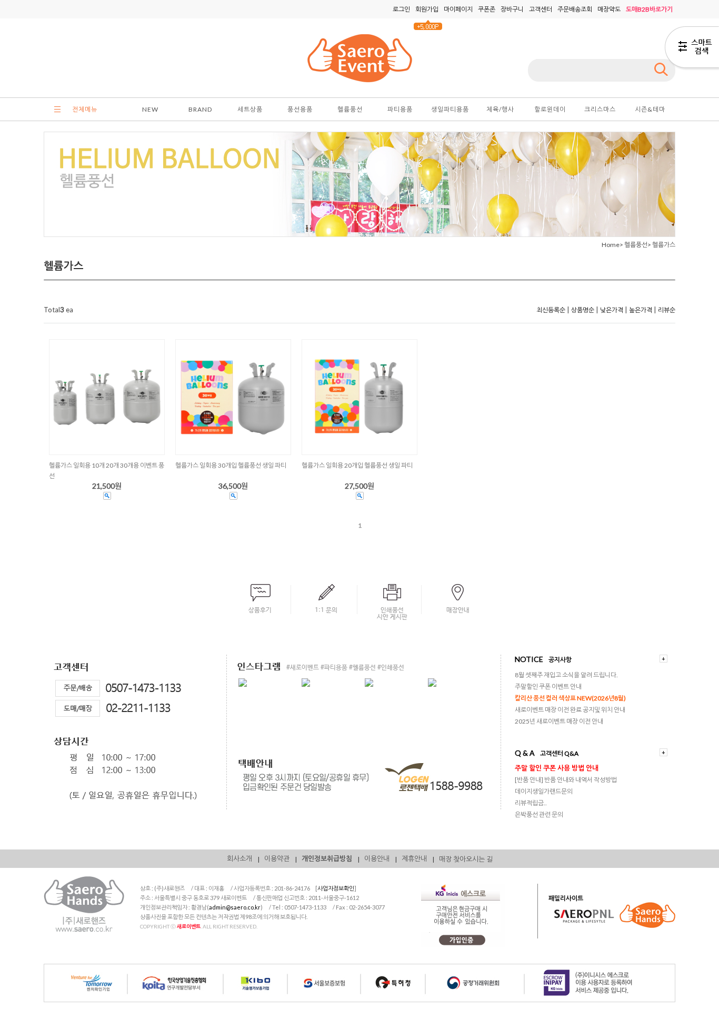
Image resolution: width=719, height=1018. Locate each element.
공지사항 (560, 660)
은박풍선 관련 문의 (539, 814)
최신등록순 (550, 310)
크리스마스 (600, 109)
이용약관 (276, 858)
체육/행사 (500, 109)
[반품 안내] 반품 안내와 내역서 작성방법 (566, 780)
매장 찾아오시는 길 (466, 859)
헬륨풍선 (350, 109)
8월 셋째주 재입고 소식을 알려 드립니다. (566, 675)
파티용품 (400, 109)
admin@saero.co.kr (235, 907)
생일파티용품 (450, 109)
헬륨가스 (663, 245)
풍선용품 (300, 109)
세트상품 (250, 109)
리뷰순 (666, 310)
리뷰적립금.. (531, 803)
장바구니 (512, 9)
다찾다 (692, 49)
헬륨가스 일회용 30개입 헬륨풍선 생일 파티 (230, 465)
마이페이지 (458, 9)
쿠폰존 (486, 9)
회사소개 (239, 858)
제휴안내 (414, 858)
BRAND (200, 109)
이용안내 (377, 858)
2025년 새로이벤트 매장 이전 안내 (559, 721)
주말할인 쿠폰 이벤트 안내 (548, 686)
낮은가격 (611, 310)
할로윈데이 (550, 109)
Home (611, 245)
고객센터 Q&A (559, 753)
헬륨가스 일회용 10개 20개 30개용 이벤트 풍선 (106, 470)
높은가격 (640, 310)
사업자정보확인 (335, 888)
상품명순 (582, 310)
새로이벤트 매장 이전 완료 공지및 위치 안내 (570, 710)
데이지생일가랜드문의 (544, 791)
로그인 (401, 9)
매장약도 (609, 9)
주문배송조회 (574, 9)
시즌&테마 (650, 109)
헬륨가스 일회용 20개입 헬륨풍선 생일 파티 (357, 465)
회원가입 (426, 9)
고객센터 (540, 9)
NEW (150, 109)
